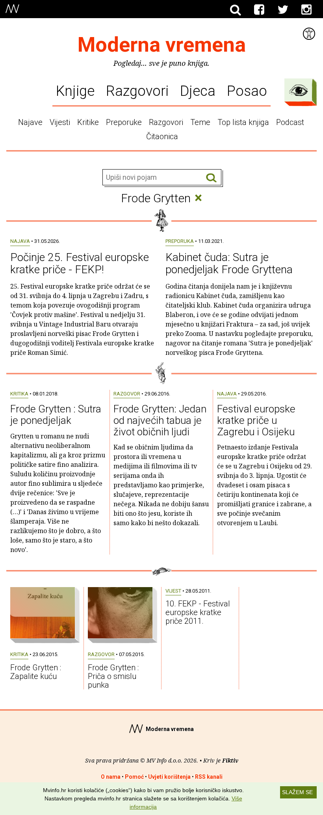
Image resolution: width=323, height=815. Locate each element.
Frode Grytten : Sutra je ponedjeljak (55, 414)
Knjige (75, 91)
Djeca (197, 91)
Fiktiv (230, 760)
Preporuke (124, 122)
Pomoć (134, 777)
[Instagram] (306, 10)
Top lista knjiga (243, 122)
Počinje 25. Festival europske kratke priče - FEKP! (79, 263)
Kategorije (298, 90)
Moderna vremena (162, 45)
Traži (211, 178)
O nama (111, 777)
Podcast (290, 122)
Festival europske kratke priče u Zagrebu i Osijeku (256, 420)
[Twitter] (282, 10)
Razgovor (126, 394)
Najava (20, 241)
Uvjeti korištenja (169, 777)
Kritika (19, 394)
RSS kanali (209, 777)
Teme (200, 122)
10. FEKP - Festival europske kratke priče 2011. (197, 612)
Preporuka (179, 241)
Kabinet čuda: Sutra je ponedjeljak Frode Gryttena (229, 263)
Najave (30, 122)
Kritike (88, 122)
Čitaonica (162, 136)
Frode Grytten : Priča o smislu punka (113, 676)
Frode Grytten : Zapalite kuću (35, 672)
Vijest (173, 591)
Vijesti (60, 122)
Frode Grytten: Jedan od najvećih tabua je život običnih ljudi (159, 420)
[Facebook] (259, 10)
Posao (247, 91)
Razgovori (137, 91)
